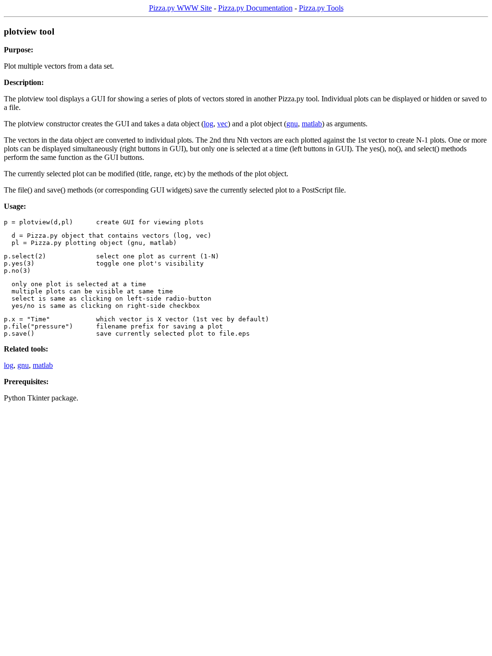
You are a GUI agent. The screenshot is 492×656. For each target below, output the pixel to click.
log (208, 124)
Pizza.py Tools (321, 8)
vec (222, 124)
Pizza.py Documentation (255, 8)
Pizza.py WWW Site (180, 8)
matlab (312, 124)
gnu (292, 124)
